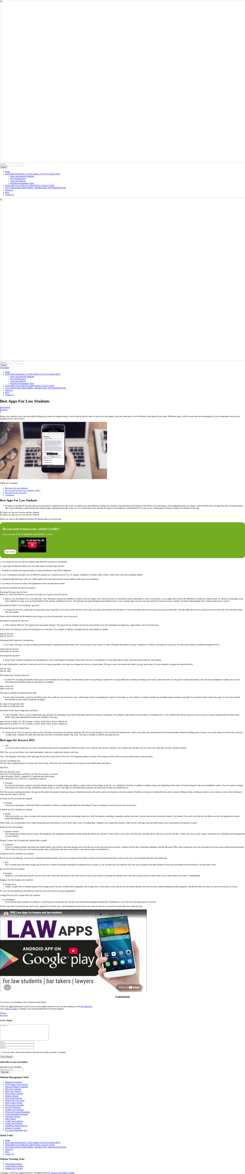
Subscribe (4, 1072)
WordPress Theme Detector (16, 1126)
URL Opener (10, 1119)
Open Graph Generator (14, 1105)
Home (7, 172)
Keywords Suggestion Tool (16, 1130)
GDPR (71, 1173)
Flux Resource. (86, 1006)
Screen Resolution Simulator (16, 1114)
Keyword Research (18, 179)
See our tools (10, 552)
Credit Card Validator (13, 1123)
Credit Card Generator (14, 1121)
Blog (7, 192)
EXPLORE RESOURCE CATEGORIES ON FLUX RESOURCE (32, 174)
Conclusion (9, 495)
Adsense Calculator (13, 1128)
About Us (9, 190)
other (11, 1006)
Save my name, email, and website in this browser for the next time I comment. (34, 1052)
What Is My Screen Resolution (17, 1112)
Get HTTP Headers (13, 1107)
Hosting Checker (12, 1096)
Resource (4, 410)
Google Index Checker (14, 1166)
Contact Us (9, 195)
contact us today (10, 1009)
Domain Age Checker (14, 1168)
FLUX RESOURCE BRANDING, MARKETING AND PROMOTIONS (35, 188)
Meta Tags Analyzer (13, 1091)
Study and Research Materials (22, 176)
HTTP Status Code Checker (16, 1084)
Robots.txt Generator (13, 1082)
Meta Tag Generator (13, 1089)
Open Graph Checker (13, 1103)
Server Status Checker (14, 1094)
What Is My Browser (13, 1098)
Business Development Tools (22, 183)
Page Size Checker (12, 1116)
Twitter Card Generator (14, 1110)
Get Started (4, 368)
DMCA (65, 1173)
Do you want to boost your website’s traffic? (22, 490)
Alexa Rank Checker (13, 1164)
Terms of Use (56, 1173)
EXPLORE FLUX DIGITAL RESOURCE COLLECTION (29, 185)
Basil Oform (5, 407)
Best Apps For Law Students (16, 488)
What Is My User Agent (14, 1100)
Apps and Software (18, 181)
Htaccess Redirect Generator (16, 1087)
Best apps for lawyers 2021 (16, 493)
